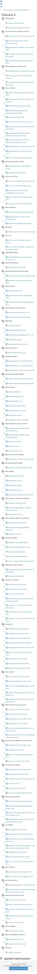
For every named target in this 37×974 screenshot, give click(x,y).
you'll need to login (26, 966)
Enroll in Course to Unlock (18, 968)
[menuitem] (1, 4)
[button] (1, 2)
